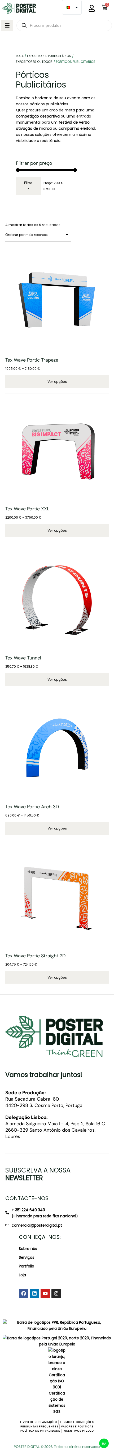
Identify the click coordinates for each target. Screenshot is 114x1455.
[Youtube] (45, 1293)
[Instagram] (56, 1293)
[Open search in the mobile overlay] (64, 25)
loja (20, 56)
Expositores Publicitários (49, 56)
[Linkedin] (34, 1293)
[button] (7, 25)
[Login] (91, 8)
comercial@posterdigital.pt (37, 1225)
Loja (22, 1275)
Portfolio (26, 1266)
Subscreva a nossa (38, 1174)
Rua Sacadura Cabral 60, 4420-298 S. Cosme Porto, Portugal (44, 1099)
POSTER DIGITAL (27, 1446)
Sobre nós (28, 1248)
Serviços (26, 1257)
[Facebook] (23, 1293)
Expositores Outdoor (34, 61)
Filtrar (28, 185)
